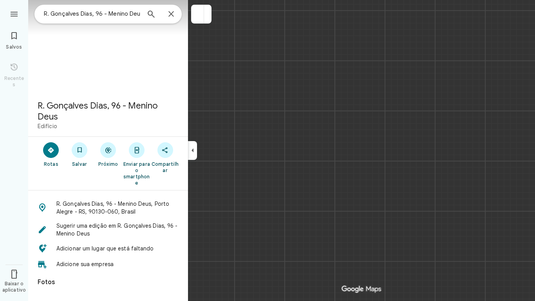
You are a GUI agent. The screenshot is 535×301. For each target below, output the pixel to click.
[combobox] (92, 13)
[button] (197, 14)
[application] (267, 150)
